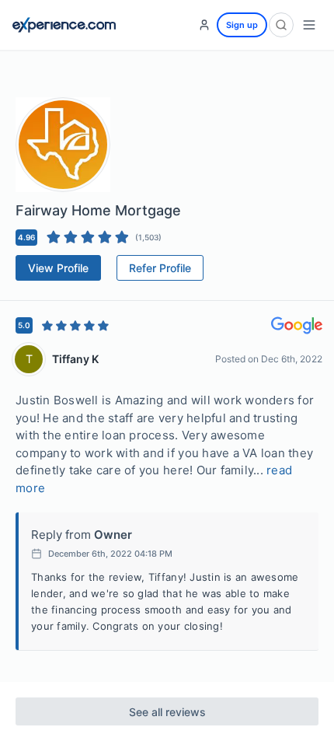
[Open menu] (309, 24)
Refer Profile (160, 267)
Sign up (242, 24)
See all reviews (167, 711)
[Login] (204, 25)
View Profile (58, 267)
